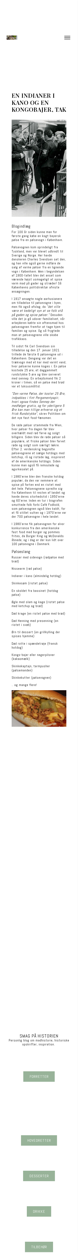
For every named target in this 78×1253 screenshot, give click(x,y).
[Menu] (67, 37)
